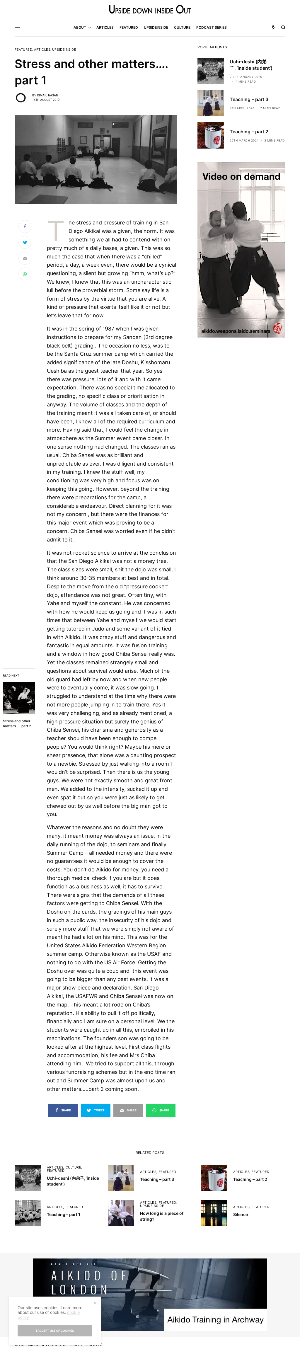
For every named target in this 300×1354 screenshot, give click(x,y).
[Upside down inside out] (150, 9)
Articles (42, 49)
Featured (23, 49)
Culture (73, 1167)
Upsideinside (64, 49)
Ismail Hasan (47, 95)
